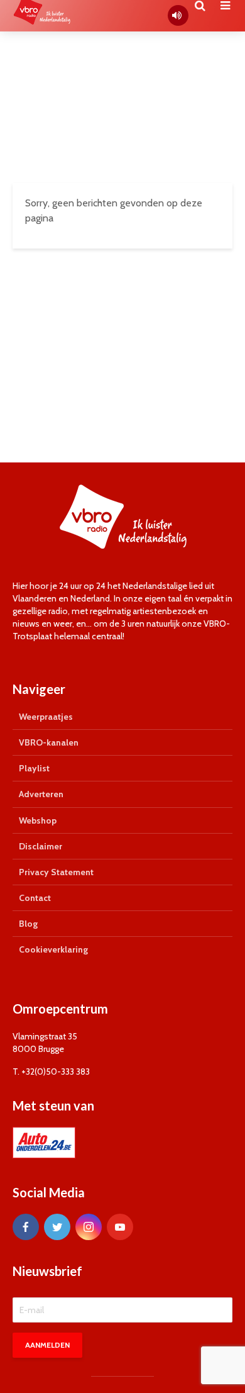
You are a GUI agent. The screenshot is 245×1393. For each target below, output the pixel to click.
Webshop (38, 820)
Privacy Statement (56, 872)
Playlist (34, 768)
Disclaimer (40, 846)
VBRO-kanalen (49, 742)
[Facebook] (26, 1227)
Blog (28, 923)
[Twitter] (57, 1227)
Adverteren (41, 794)
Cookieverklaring (53, 949)
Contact (35, 897)
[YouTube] (120, 1227)
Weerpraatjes (46, 716)
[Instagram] (88, 1227)
